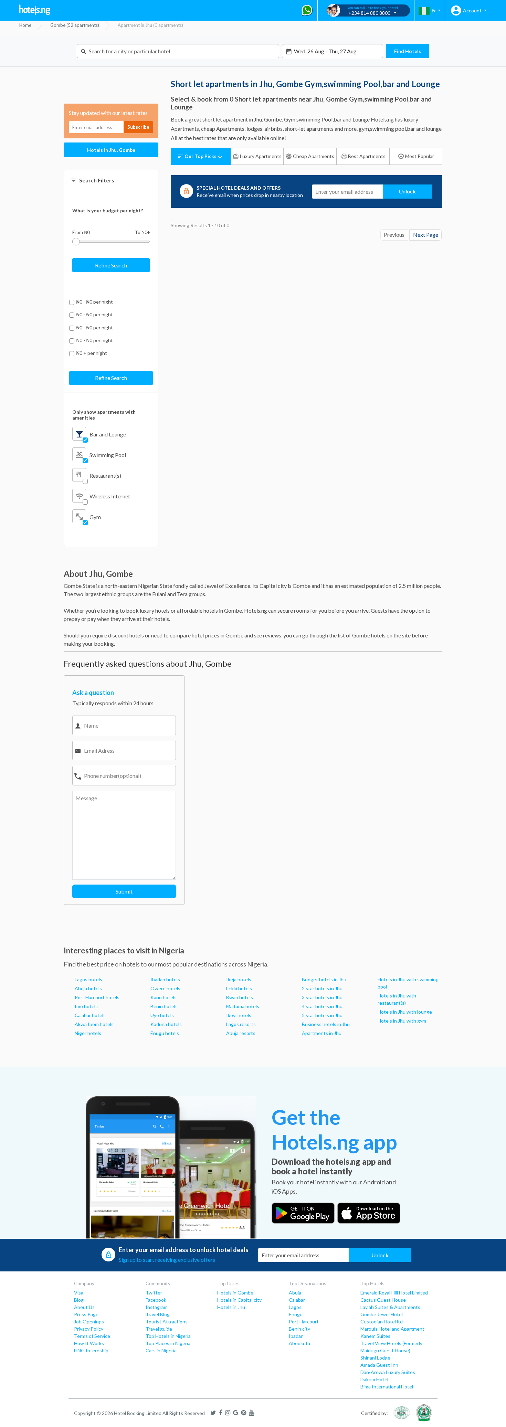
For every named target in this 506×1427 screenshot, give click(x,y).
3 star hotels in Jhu (322, 997)
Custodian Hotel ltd (381, 1321)
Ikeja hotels (238, 979)
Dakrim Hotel (374, 1379)
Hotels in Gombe (235, 1293)
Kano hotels (163, 997)
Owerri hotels (165, 988)
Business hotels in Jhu (326, 1024)
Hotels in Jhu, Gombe (111, 150)
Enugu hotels (164, 1033)
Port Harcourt (304, 1321)
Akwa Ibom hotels (94, 1024)
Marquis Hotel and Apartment (392, 1329)
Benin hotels (164, 1006)
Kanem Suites (375, 1336)
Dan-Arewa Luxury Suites (387, 1372)
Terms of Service (92, 1336)
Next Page (425, 234)
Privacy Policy (88, 1329)
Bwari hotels (239, 997)
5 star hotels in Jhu (322, 1015)
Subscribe (138, 127)
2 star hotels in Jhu (322, 988)
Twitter (154, 1293)
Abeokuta (299, 1343)
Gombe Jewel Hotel (381, 1314)
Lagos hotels (88, 979)
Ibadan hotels (165, 979)
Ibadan (296, 1336)
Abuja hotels (88, 988)
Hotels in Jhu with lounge (405, 1012)
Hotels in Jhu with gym (402, 1021)
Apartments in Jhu (321, 1033)
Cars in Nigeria (161, 1350)
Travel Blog (158, 1314)
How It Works (89, 1343)
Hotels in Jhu (231, 1307)
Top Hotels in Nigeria (168, 1336)
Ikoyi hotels (238, 1015)
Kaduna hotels (166, 1024)
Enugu (296, 1314)
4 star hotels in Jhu (322, 1006)
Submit (124, 891)
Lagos (295, 1307)
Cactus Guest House (383, 1300)
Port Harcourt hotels (97, 997)
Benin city (299, 1329)
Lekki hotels (239, 988)
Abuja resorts (240, 1033)
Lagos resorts (241, 1024)
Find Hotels (407, 51)
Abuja (295, 1293)
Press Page (86, 1314)
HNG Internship (91, 1350)
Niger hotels (88, 1033)
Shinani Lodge (375, 1358)
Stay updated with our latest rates (108, 112)
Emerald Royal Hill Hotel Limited (394, 1293)
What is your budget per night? (107, 210)
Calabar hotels (90, 1015)
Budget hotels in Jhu (324, 979)
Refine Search (111, 265)
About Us (84, 1307)
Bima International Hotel (386, 1386)
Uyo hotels (162, 1015)
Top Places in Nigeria (168, 1343)
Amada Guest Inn (379, 1365)
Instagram (157, 1307)
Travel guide (159, 1329)
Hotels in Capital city (239, 1300)
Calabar (297, 1300)
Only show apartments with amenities (104, 415)
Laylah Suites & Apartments (390, 1307)
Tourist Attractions (167, 1321)
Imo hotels (86, 1006)
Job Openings (89, 1321)
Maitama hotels (242, 1006)
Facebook (156, 1300)
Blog (79, 1300)
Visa (78, 1293)
